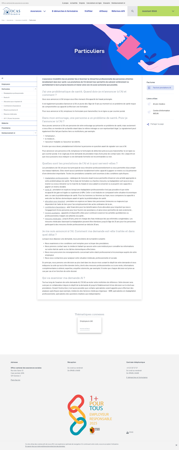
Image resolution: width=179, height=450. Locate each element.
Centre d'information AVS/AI (161, 112)
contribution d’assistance (55, 207)
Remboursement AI (118, 3)
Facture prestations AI (162, 88)
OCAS (131, 432)
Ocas (3, 20)
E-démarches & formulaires (66, 11)
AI (2, 78)
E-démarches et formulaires (137, 377)
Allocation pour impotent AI (13, 101)
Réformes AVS (118, 11)
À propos (65, 3)
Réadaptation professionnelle (14, 93)
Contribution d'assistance (12, 106)
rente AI (48, 190)
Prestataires (6, 128)
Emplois (82, 3)
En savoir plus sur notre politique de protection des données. (45, 446)
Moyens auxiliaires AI (11, 110)
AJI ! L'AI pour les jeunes (11, 118)
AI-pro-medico (159, 104)
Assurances (35, 11)
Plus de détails (85, 328)
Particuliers (6, 89)
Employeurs (6, 84)
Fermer (176, 445)
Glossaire (106, 3)
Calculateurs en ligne (94, 3)
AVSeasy (103, 11)
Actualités (73, 3)
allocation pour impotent (55, 201)
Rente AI (6, 97)
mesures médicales (53, 219)
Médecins (5, 123)
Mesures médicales (10, 114)
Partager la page (157, 124)
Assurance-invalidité (21, 20)
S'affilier (90, 11)
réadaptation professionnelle (57, 178)
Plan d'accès (15, 380)
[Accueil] (11, 11)
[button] (132, 11)
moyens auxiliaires (52, 213)
